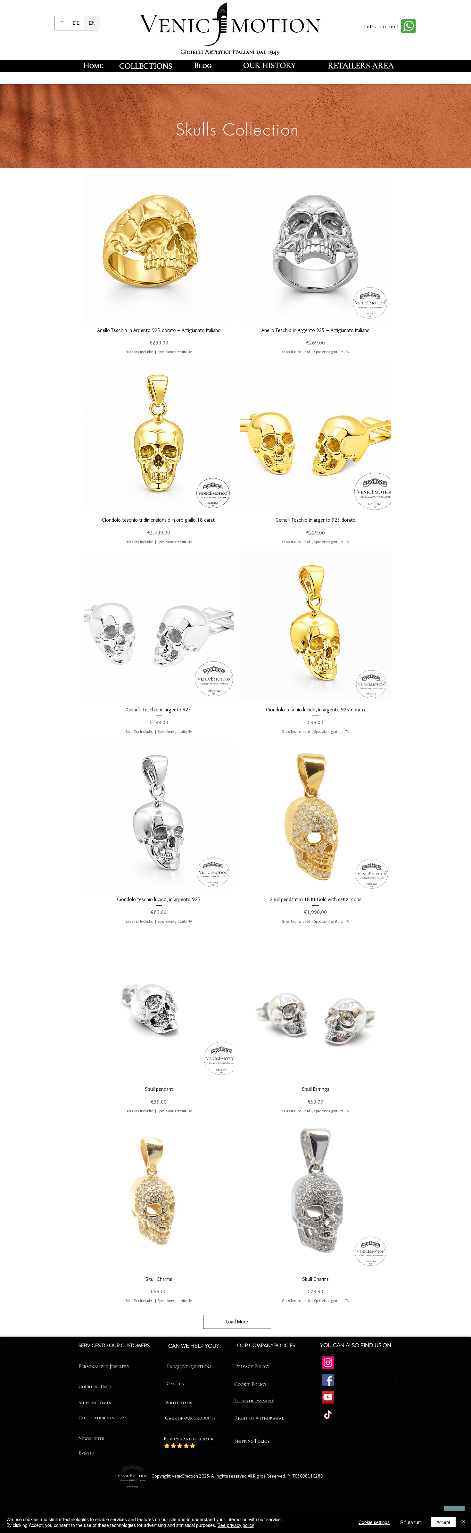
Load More (237, 1322)
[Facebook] (328, 1380)
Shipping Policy (252, 1441)
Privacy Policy (252, 1366)
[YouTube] (328, 1397)
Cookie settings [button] (374, 1522)
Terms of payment (254, 1400)
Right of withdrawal (259, 1418)
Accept (443, 1522)
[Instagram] (328, 1362)
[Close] (463, 1522)
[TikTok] (328, 1414)
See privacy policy (236, 1525)
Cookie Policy (250, 1384)
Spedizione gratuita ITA (175, 351)
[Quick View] (159, 246)
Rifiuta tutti (411, 1522)
